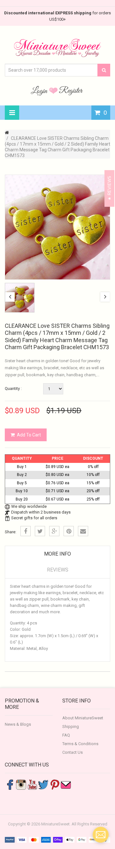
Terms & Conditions (80, 743)
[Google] (54, 531)
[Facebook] (25, 531)
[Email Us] (66, 784)
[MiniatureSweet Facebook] (10, 784)
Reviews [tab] (57, 570)
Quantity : (13, 388)
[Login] (40, 90)
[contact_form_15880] (101, 835)
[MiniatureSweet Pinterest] (55, 784)
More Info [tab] (57, 554)
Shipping (70, 726)
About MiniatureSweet (82, 718)
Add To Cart (29, 434)
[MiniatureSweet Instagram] (21, 784)
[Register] (71, 90)
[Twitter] (40, 531)
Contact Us (72, 752)
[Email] (83, 531)
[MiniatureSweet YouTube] (32, 784)
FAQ (66, 735)
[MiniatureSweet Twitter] (43, 784)
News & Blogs (18, 724)
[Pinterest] (69, 531)
